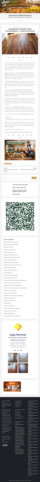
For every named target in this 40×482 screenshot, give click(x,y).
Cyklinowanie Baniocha (19, 437)
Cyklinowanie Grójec (19, 439)
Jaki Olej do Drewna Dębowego (9, 305)
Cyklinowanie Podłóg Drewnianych (20, 15)
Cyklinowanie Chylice (19, 449)
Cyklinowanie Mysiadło (19, 450)
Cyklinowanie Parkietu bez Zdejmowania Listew (12, 282)
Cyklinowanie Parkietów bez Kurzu (10, 298)
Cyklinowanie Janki (18, 436)
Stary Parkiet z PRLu (7, 303)
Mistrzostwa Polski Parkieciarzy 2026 (10, 277)
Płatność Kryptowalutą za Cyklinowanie (11, 244)
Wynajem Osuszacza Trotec (19, 190)
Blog (23, 57)
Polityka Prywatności (6, 436)
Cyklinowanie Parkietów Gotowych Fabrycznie (12, 315)
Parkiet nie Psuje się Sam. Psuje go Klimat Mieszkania (13, 295)
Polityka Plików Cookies (6, 437)
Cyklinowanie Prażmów (19, 441)
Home (9, 57)
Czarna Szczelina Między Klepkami (10, 259)
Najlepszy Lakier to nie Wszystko (10, 300)
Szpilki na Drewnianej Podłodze (9, 252)
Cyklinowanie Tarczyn (19, 443)
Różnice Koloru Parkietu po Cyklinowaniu (11, 262)
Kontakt (20, 59)
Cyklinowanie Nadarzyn (19, 434)
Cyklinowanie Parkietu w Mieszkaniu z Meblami (12, 264)
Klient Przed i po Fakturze (8, 247)
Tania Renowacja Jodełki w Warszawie (10, 254)
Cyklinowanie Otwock (19, 440)
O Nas (13, 57)
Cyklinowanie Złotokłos (19, 444)
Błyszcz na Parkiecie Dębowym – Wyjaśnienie (12, 308)
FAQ (27, 57)
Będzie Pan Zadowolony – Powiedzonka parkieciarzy (13, 285)
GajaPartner (8, 163)
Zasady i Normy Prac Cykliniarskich (10, 290)
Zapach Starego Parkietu (8, 272)
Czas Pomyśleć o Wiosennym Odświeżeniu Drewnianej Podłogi (15, 280)
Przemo (17, 26)
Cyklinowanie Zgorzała (19, 452)
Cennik (19, 57)
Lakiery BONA (16, 194)
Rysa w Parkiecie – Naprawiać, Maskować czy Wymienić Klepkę (15, 287)
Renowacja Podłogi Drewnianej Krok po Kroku (12, 257)
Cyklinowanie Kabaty (19, 453)
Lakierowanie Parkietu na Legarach (10, 310)
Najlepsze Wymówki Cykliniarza (9, 313)
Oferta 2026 (20, 187)
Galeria (31, 57)
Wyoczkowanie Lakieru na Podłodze (10, 270)
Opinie (14, 187)
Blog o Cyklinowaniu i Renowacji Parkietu (11, 242)
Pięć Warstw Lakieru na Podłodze (10, 249)
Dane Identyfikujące (5, 441)
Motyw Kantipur (28, 480)
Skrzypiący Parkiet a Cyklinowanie (10, 267)
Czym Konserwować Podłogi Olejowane (11, 275)
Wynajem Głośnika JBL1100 (19, 191)
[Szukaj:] (20, 177)
